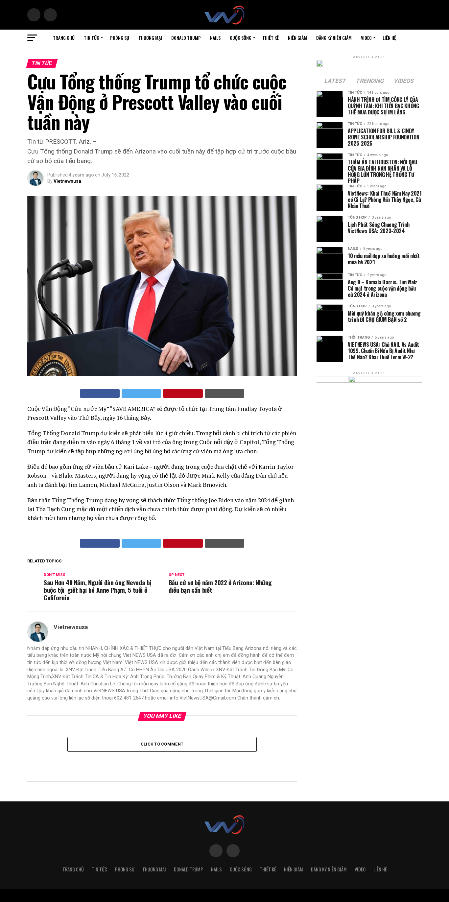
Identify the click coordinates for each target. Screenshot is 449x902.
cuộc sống (240, 37)
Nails (215, 37)
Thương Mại (150, 37)
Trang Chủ (64, 37)
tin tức (91, 37)
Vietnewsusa (67, 181)
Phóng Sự (119, 37)
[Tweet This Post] (141, 393)
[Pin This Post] (183, 393)
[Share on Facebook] (100, 393)
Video (366, 37)
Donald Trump (186, 37)
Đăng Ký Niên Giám (334, 37)
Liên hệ (389, 37)
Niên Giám (297, 37)
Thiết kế (270, 37)
